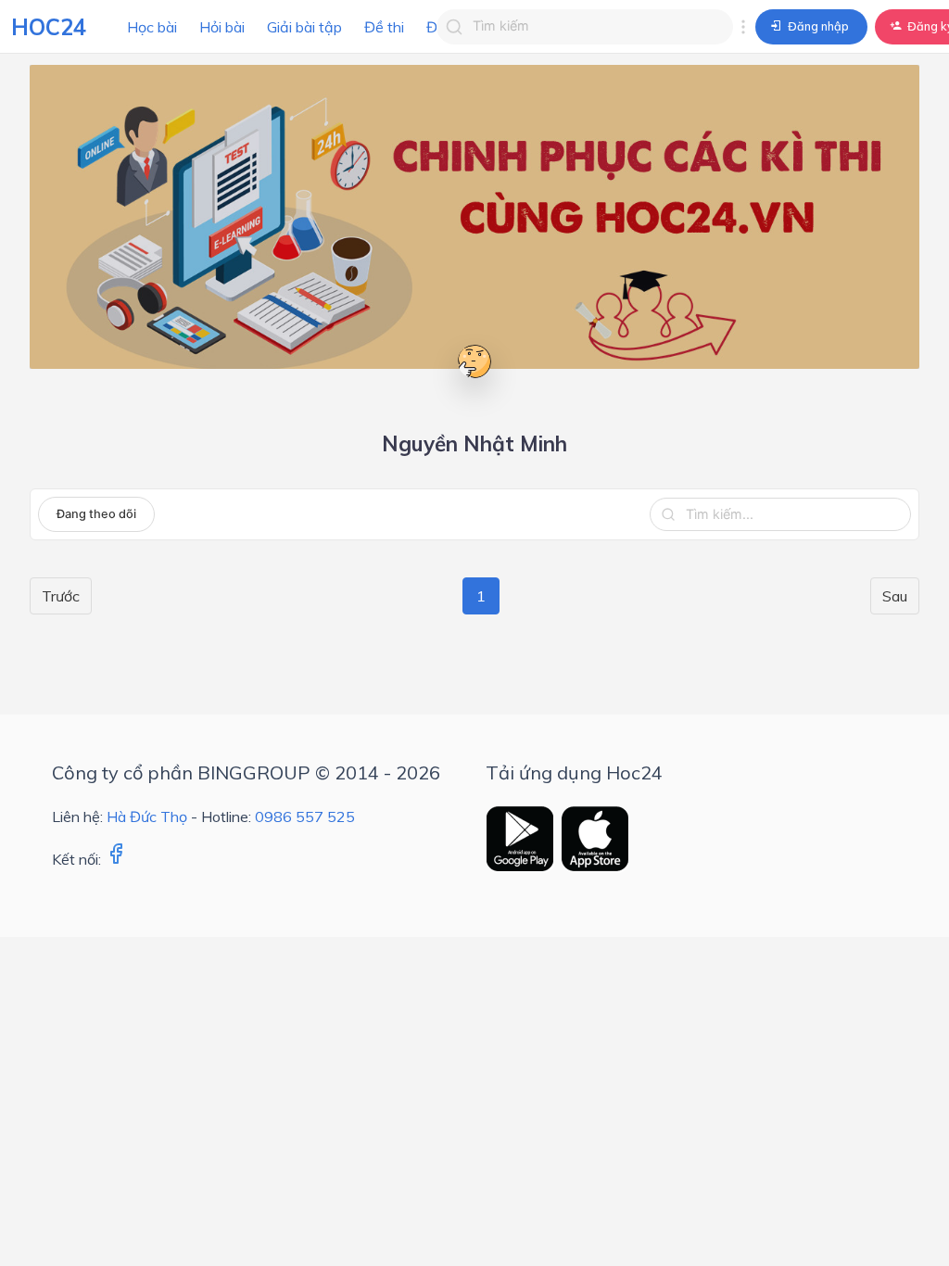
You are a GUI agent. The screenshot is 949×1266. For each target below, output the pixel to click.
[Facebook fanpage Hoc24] (116, 859)
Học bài (152, 27)
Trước (61, 596)
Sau (894, 596)
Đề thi (384, 27)
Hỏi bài (222, 27)
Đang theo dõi (96, 514)
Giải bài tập (304, 27)
